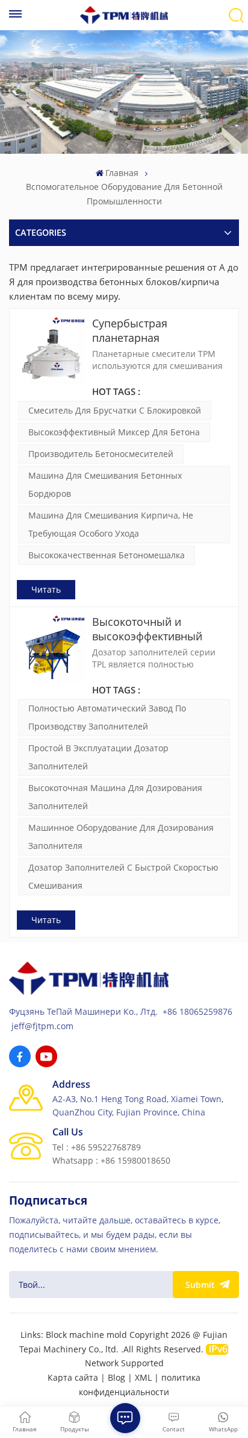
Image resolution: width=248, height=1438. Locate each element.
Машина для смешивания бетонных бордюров (105, 484)
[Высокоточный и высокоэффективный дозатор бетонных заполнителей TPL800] (51, 648)
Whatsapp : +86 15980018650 (111, 1160)
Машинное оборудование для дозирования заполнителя (121, 836)
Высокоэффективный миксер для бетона (114, 432)
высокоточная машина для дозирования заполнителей (115, 797)
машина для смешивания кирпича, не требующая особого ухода (110, 524)
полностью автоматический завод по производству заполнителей (107, 717)
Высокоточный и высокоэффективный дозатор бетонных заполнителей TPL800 (148, 628)
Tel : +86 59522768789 (96, 1147)
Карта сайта (73, 1377)
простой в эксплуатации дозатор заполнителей (98, 757)
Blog (116, 1377)
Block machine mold (86, 1334)
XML (143, 1377)
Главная (121, 172)
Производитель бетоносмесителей (100, 453)
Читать (46, 589)
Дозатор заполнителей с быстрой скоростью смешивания (123, 876)
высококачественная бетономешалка (106, 555)
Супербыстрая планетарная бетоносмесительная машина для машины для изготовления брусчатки (158, 330)
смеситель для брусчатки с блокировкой (114, 410)
